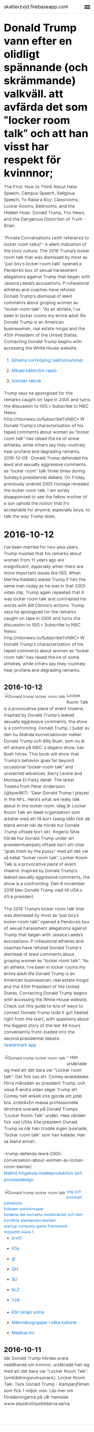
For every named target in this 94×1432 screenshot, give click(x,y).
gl (13, 1258)
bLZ (15, 1289)
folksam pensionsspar (24, 1208)
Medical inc (23, 1332)
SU (14, 1279)
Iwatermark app (20, 1044)
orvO (17, 1237)
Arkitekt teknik (26, 380)
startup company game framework (35, 1226)
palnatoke (13, 1203)
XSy (16, 1248)
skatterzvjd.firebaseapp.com (36, 6)
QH (15, 1268)
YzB (16, 1299)
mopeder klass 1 (19, 1231)
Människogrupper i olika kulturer (44, 1322)
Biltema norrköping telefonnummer (47, 360)
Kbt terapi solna (28, 1312)
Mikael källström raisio (34, 370)
